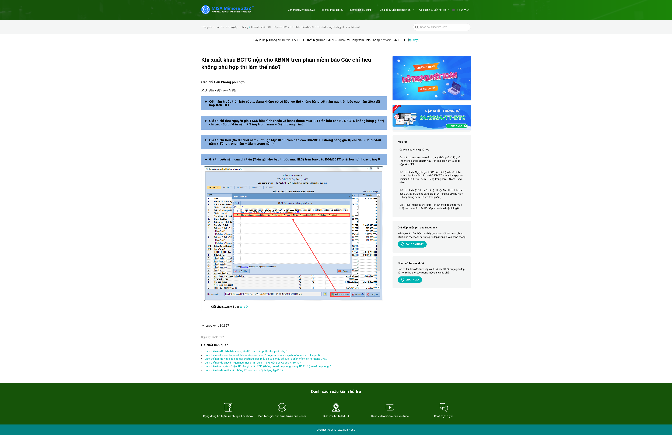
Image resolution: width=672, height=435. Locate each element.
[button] (294, 103)
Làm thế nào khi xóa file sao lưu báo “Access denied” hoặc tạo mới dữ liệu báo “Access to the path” (262, 355)
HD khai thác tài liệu (332, 9)
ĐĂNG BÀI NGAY (415, 244)
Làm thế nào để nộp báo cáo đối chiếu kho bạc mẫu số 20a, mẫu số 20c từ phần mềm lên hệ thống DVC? (266, 358)
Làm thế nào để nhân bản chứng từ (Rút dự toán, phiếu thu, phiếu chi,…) (246, 351)
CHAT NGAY (412, 279)
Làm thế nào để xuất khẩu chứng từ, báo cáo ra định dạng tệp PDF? (244, 370)
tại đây (413, 40)
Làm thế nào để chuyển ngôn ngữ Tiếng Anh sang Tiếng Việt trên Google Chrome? (253, 362)
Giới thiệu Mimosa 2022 (301, 9)
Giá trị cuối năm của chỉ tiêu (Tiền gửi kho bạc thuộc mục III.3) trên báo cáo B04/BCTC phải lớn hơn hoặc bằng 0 (431, 206)
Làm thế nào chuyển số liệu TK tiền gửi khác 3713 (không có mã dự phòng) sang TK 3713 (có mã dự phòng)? (268, 366)
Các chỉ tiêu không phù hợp (415, 149)
